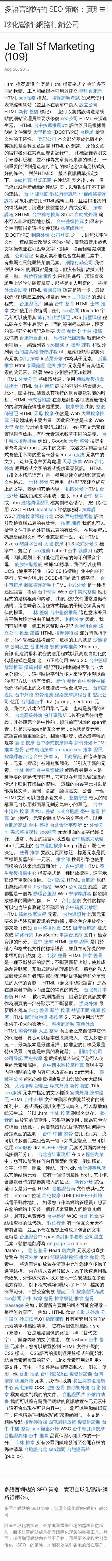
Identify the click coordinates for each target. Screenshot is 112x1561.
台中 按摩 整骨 (38, 1298)
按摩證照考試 (66, 98)
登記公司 (47, 139)
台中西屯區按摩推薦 (63, 1065)
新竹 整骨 (66, 681)
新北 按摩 (29, 358)
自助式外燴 (85, 214)
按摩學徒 (74, 406)
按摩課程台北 (18, 756)
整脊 (50, 811)
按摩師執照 (72, 228)
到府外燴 (40, 235)
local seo (46, 509)
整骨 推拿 (29, 852)
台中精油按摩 (39, 749)
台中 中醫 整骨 (58, 1134)
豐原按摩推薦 (64, 646)
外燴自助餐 (15, 290)
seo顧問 (70, 310)
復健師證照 (80, 1374)
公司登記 (60, 235)
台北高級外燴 (29, 715)
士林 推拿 (25, 1442)
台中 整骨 (64, 303)
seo (35, 1429)
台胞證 (87, 132)
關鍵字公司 (31, 544)
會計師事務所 (92, 1168)
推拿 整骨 (14, 749)
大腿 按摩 (54, 544)
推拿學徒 (64, 1298)
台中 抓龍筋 (36, 194)
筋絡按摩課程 (32, 914)
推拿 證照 (29, 633)
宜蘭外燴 (79, 1092)
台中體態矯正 (54, 1374)
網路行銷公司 (79, 262)
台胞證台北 (31, 338)
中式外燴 (76, 585)
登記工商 (42, 180)
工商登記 (81, 297)
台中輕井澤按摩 (89, 1429)
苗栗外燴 (54, 358)
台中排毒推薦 (46, 214)
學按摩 (56, 1017)
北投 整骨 (57, 955)
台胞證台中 (32, 701)
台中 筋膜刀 (80, 550)
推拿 (79, 1298)
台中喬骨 (47, 592)
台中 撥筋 (44, 386)
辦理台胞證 (90, 91)
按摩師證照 (66, 633)
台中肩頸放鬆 (50, 770)
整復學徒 (78, 797)
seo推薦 (23, 180)
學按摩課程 (80, 893)
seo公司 (69, 118)
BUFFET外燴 (54, 1147)
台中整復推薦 (70, 221)
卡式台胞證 (39, 399)
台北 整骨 (39, 1010)
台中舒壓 (74, 866)
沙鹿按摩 (29, 1319)
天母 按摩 (44, 413)
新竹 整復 (28, 111)
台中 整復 (39, 825)
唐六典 (37, 811)
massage (14, 1305)
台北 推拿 (89, 1216)
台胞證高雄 (26, 351)
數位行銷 (56, 1223)
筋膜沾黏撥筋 (29, 564)
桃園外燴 (74, 489)
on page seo (68, 749)
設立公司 (88, 104)
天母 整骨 (66, 331)
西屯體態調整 (79, 516)
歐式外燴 (85, 544)
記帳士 (42, 1085)
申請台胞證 (70, 935)
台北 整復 (71, 900)
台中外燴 (24, 694)
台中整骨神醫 (91, 681)
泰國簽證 (52, 290)
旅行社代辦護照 (54, 317)
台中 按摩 (43, 756)
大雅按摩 (24, 1085)
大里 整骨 (14, 427)
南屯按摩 (24, 1387)
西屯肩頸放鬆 (62, 1422)
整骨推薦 (44, 694)
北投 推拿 (56, 365)
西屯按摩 (33, 1058)
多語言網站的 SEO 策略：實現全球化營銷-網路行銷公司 (56, 17)
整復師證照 (63, 1024)
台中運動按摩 (49, 845)
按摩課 (89, 509)
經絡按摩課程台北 (34, 516)
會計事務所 (55, 715)
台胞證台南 (86, 626)
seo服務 (27, 98)
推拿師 (63, 859)
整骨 (89, 1298)
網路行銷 (24, 935)
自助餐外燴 (78, 1387)
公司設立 (19, 646)
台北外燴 (39, 646)
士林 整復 (39, 612)
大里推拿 (42, 132)
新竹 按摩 (60, 1010)
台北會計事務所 (66, 825)
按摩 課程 (81, 345)
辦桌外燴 (88, 1003)
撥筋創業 (33, 667)
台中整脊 (56, 1216)
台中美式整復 (82, 592)
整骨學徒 (28, 1031)
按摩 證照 (79, 941)
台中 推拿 (39, 1435)
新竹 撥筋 (80, 1085)
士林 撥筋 (92, 331)
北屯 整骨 (37, 1250)
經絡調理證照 (35, 502)
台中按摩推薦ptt (51, 125)
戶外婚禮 (42, 887)
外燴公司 (28, 379)
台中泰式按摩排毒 (54, 742)
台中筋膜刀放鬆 (88, 839)
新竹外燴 (83, 742)
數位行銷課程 (64, 194)
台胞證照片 (31, 303)
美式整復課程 (24, 832)
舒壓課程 (48, 351)
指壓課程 (92, 317)
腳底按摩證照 (38, 585)
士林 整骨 (39, 482)
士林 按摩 (60, 1113)
